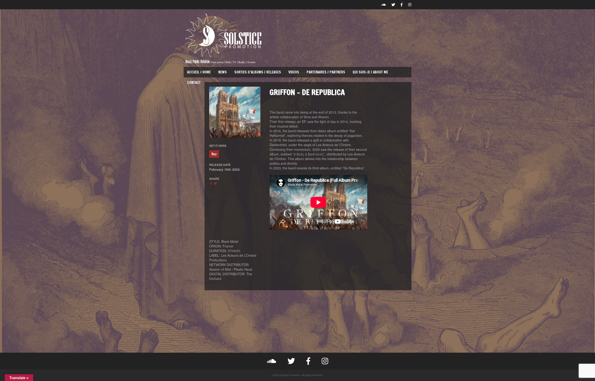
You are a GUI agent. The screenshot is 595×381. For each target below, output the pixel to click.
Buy (214, 154)
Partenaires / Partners (326, 72)
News (222, 72)
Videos (293, 72)
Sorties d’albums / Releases (257, 72)
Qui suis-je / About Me (370, 72)
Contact (194, 82)
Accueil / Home (199, 72)
